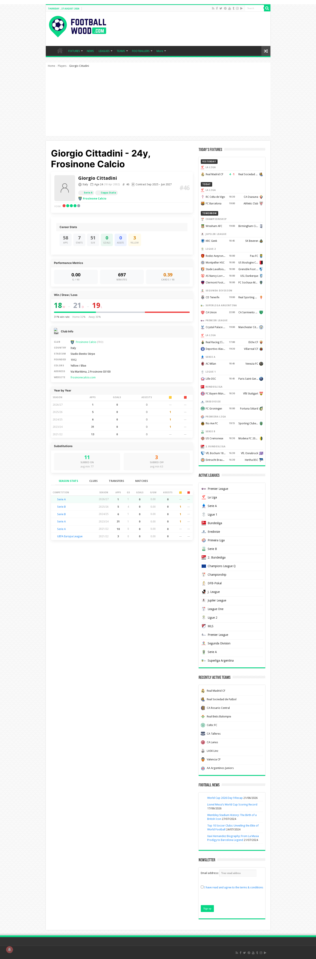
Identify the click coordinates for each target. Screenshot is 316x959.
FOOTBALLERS (141, 51)
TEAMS (121, 51)
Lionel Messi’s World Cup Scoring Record (232, 804)
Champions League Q (222, 566)
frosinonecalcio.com (83, 377)
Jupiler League (217, 600)
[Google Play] (241, 8)
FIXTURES (74, 51)
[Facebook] (217, 8)
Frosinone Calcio (94, 198)
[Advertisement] (158, 104)
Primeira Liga (216, 540)
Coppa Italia (108, 192)
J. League (214, 592)
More (159, 51)
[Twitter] (221, 8)
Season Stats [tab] (68, 481)
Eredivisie (214, 531)
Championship (217, 574)
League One (215, 609)
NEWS (90, 51)
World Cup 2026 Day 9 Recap (225, 797)
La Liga (212, 497)
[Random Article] (265, 51)
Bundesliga (215, 523)
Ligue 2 (212, 617)
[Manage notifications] (9, 949)
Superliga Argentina (221, 660)
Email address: (210, 873)
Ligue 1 (212, 514)
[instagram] (237, 8)
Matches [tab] (141, 481)
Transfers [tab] (116, 481)
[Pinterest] (225, 8)
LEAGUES (104, 51)
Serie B (61, 506)
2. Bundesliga (216, 557)
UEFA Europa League (70, 536)
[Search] (267, 8)
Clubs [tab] (93, 481)
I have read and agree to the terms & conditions (233, 887)
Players (62, 65)
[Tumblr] (233, 8)
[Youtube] (229, 8)
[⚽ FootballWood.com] (77, 26)
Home (51, 65)
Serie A (88, 192)
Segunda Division (219, 643)
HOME (60, 50)
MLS (210, 626)
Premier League (218, 488)
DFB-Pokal (215, 583)
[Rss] (213, 8)
